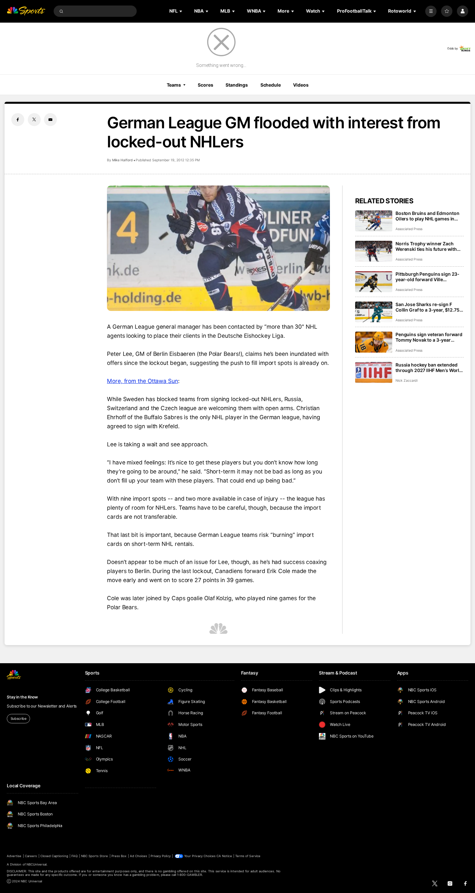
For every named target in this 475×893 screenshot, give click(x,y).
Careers (31, 856)
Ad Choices (138, 856)
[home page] (26, 11)
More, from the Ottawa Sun (142, 380)
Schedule (270, 85)
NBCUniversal (36, 864)
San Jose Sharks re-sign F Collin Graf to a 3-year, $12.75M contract (430, 307)
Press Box (118, 856)
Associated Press (409, 229)
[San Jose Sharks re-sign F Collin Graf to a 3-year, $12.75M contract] (373, 312)
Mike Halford (122, 160)
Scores (205, 85)
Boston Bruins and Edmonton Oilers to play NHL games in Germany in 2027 (427, 215)
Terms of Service (247, 856)
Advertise (14, 856)
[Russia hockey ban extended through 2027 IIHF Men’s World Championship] (373, 372)
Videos (300, 85)
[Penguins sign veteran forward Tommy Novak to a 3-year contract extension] (373, 342)
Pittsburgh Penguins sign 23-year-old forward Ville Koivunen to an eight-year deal (428, 276)
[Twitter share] (34, 119)
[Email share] (50, 119)
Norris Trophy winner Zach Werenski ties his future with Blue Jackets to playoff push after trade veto (426, 246)
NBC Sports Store (94, 856)
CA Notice (224, 856)
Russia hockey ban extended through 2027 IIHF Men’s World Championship (429, 367)
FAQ (74, 856)
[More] (431, 11)
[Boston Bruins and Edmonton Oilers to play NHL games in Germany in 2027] (373, 220)
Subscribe (18, 719)
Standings (237, 85)
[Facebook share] (17, 119)
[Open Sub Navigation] (181, 11)
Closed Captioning (54, 856)
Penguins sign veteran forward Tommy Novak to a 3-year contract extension (429, 337)
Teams (174, 85)
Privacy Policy (161, 856)
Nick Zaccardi (406, 380)
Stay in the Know (22, 697)
